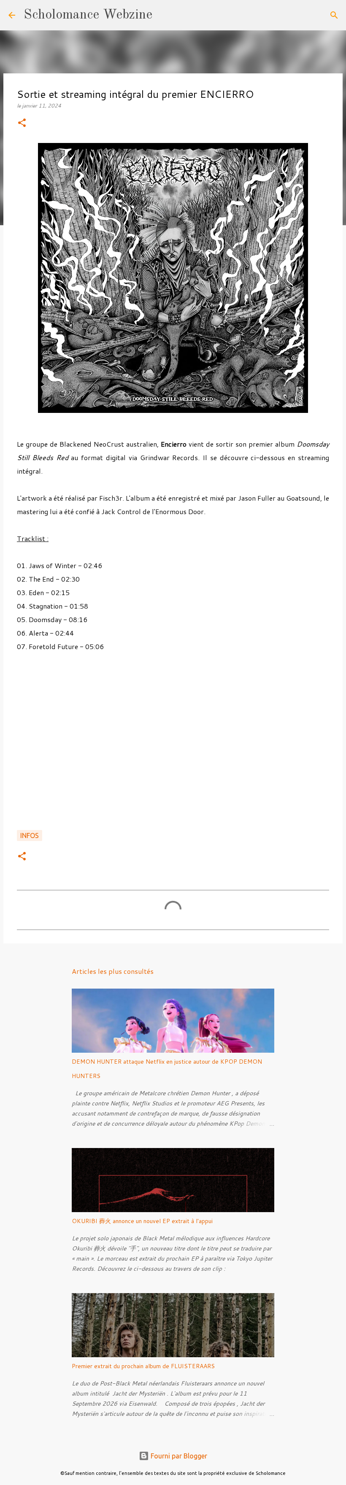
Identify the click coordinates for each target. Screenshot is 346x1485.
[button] (22, 123)
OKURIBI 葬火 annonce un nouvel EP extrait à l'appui (142, 1221)
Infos (29, 835)
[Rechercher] (164, 15)
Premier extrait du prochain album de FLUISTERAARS (143, 1366)
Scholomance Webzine (88, 15)
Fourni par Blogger (178, 1456)
